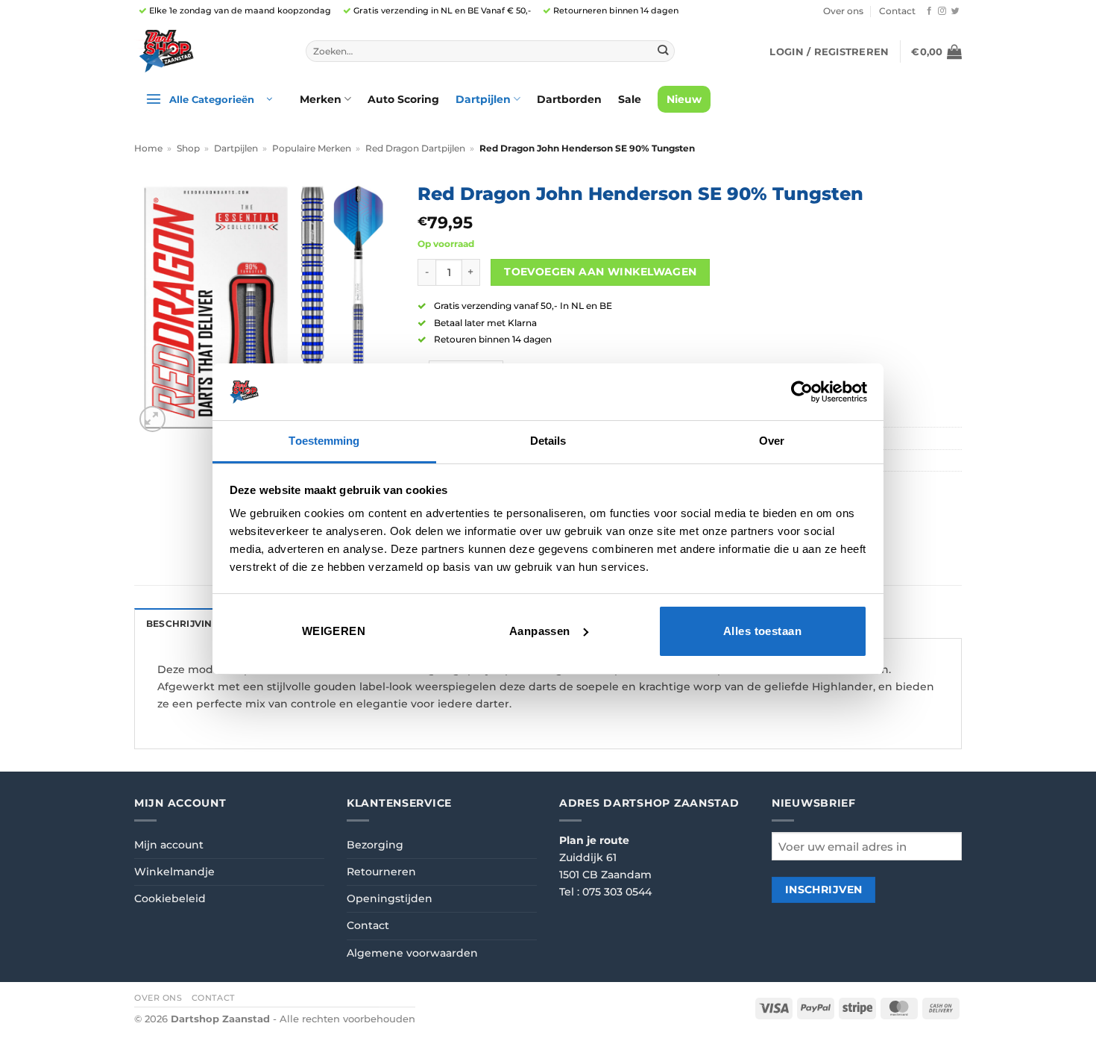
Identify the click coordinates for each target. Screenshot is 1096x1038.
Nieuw (684, 99)
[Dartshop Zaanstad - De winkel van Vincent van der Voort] (208, 51)
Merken (320, 99)
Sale (629, 99)
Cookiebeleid (170, 898)
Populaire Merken (311, 148)
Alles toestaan (762, 631)
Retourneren (381, 871)
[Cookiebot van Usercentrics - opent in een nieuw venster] (802, 392)
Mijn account (169, 844)
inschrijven (824, 889)
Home (148, 148)
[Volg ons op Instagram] (942, 11)
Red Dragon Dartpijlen (415, 148)
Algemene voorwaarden (412, 953)
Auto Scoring (403, 99)
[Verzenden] (662, 51)
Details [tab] (548, 440)
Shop (188, 148)
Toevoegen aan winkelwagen (600, 271)
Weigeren (334, 631)
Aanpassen (539, 631)
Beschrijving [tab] (182, 624)
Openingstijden (389, 898)
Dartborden (569, 99)
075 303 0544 (617, 891)
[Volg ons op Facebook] (929, 11)
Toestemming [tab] (324, 440)
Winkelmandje (174, 871)
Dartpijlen (483, 99)
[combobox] (490, 51)
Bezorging (375, 844)
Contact (897, 11)
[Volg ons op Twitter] (955, 11)
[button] (829, 51)
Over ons (843, 11)
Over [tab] (771, 440)
